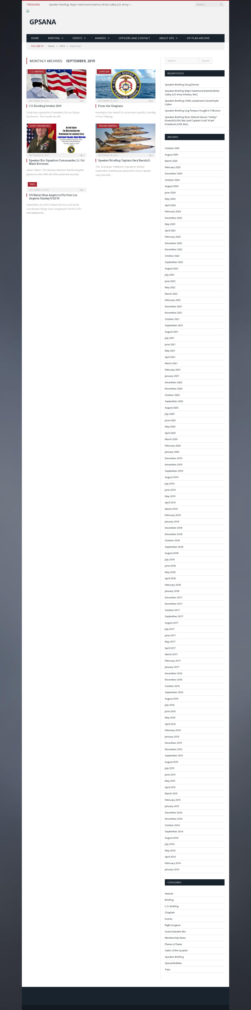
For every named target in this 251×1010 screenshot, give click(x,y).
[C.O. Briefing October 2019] (56, 85)
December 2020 (173, 382)
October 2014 (172, 825)
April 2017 (170, 648)
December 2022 (173, 243)
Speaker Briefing (108, 125)
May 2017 (170, 641)
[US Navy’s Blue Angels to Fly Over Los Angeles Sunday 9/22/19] (56, 186)
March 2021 (171, 363)
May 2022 (170, 287)
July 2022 (169, 274)
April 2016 (170, 724)
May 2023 (170, 224)
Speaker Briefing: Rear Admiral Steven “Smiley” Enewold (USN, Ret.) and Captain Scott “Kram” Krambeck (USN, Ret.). (191, 120)
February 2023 (173, 236)
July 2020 (169, 414)
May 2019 (170, 496)
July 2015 (169, 768)
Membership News (175, 937)
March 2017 (171, 654)
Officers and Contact (134, 38)
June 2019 (170, 489)
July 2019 (169, 483)
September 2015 (174, 755)
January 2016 (172, 736)
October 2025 (172, 148)
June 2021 (170, 344)
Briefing (54, 38)
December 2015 (173, 742)
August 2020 (171, 407)
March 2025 (171, 160)
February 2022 (173, 300)
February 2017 (173, 660)
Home (35, 38)
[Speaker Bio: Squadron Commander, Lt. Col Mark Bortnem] (56, 139)
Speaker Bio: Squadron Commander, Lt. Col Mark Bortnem (57, 162)
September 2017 (174, 616)
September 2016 (174, 692)
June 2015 (170, 774)
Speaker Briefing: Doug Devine (182, 84)
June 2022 (170, 281)
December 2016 (173, 673)
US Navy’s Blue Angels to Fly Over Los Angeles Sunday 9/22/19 (53, 196)
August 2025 (171, 154)
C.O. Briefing (37, 71)
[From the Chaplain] (125, 85)
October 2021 (172, 319)
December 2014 (173, 812)
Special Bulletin (173, 963)
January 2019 (172, 521)
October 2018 (172, 540)
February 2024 (173, 211)
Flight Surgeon (173, 925)
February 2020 (173, 445)
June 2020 (170, 420)
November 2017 (173, 603)
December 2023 (173, 217)
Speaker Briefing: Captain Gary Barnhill (124, 160)
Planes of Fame (173, 944)
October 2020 (172, 395)
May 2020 (170, 426)
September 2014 (174, 831)
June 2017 (170, 635)
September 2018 (174, 546)
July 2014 (169, 844)
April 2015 (170, 787)
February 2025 (173, 167)
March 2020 (171, 439)
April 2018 (170, 578)
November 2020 (173, 388)
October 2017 (172, 610)
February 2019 (173, 515)
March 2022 (171, 293)
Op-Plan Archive (198, 38)
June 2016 (170, 711)
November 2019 (173, 464)
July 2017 (169, 629)
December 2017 (173, 597)
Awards (100, 38)
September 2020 (174, 401)
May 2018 (170, 572)
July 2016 (169, 705)
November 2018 (173, 534)
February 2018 (173, 584)
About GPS (166, 38)
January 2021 (172, 376)
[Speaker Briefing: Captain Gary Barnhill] (125, 139)
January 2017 (172, 667)
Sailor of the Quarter (176, 950)
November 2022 (173, 249)
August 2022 (171, 268)
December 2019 (173, 458)
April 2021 (170, 357)
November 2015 (173, 749)
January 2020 (172, 451)
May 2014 (170, 850)
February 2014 (173, 863)
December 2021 (173, 306)
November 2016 (173, 679)
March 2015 (171, 793)
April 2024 (170, 205)
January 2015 (172, 806)
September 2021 (174, 325)
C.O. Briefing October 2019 (45, 106)
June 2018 (170, 565)
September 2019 (174, 471)
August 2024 (171, 186)
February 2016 (173, 730)
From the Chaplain (110, 106)
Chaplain (104, 71)
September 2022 (174, 262)
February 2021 (173, 369)
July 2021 (169, 338)
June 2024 (170, 192)
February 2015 (173, 800)
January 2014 (172, 869)
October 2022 (172, 255)
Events (77, 38)
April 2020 (170, 433)
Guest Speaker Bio (40, 125)
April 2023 (170, 230)
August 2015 (171, 762)
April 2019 (170, 502)
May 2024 (170, 198)
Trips (32, 184)
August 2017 (171, 622)
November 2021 (173, 312)
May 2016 (170, 717)
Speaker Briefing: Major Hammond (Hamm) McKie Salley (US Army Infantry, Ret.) (91, 4)
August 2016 (171, 698)
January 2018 (172, 591)
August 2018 (171, 553)
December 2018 (173, 527)
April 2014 (170, 856)
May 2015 (170, 780)
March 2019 (171, 509)
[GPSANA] (41, 20)
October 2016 (172, 686)
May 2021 (170, 350)
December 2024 (173, 173)
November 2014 (173, 818)
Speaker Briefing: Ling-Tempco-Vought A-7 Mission (192, 110)
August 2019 (171, 477)
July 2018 (169, 559)
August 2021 (171, 331)
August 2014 (171, 837)
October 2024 (172, 180)
